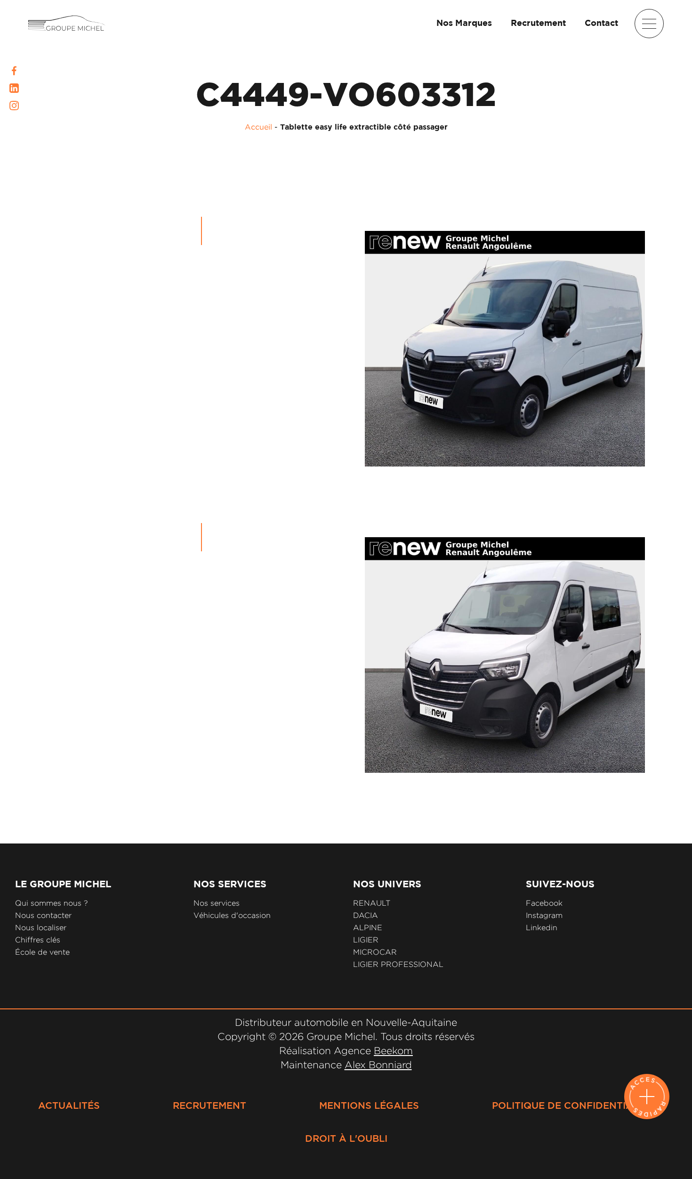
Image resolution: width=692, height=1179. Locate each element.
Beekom (393, 1050)
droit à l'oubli (346, 1139)
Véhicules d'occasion (232, 915)
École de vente (42, 952)
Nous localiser (40, 928)
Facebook (544, 903)
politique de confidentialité (573, 1106)
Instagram (544, 915)
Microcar (375, 952)
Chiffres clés (37, 940)
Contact (601, 23)
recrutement (209, 1106)
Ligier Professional (398, 964)
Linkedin (541, 928)
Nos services (216, 903)
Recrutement (538, 23)
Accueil (258, 127)
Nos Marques (464, 23)
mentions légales (369, 1106)
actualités (69, 1106)
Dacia (365, 915)
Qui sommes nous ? (51, 903)
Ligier (365, 940)
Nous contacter (43, 915)
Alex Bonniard (378, 1064)
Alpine (367, 928)
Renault (371, 903)
